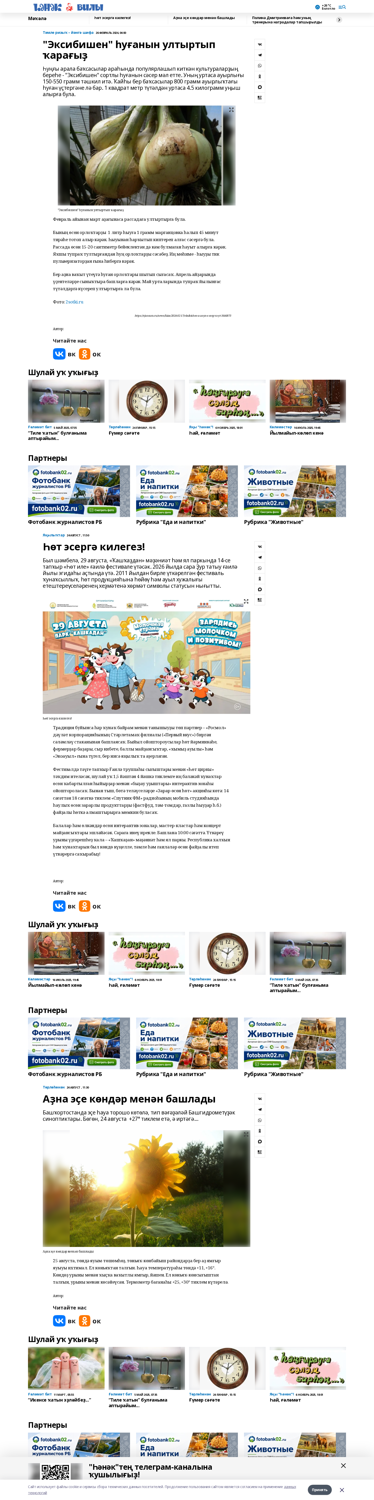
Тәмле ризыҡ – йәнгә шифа (68, 33)
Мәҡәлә (37, 18)
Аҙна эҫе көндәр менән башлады (204, 18)
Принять (320, 1489)
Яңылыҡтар (54, 535)
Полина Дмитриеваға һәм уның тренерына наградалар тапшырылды (287, 20)
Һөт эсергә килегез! (112, 18)
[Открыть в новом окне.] (64, 354)
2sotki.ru (74, 302)
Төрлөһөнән (54, 1087)
